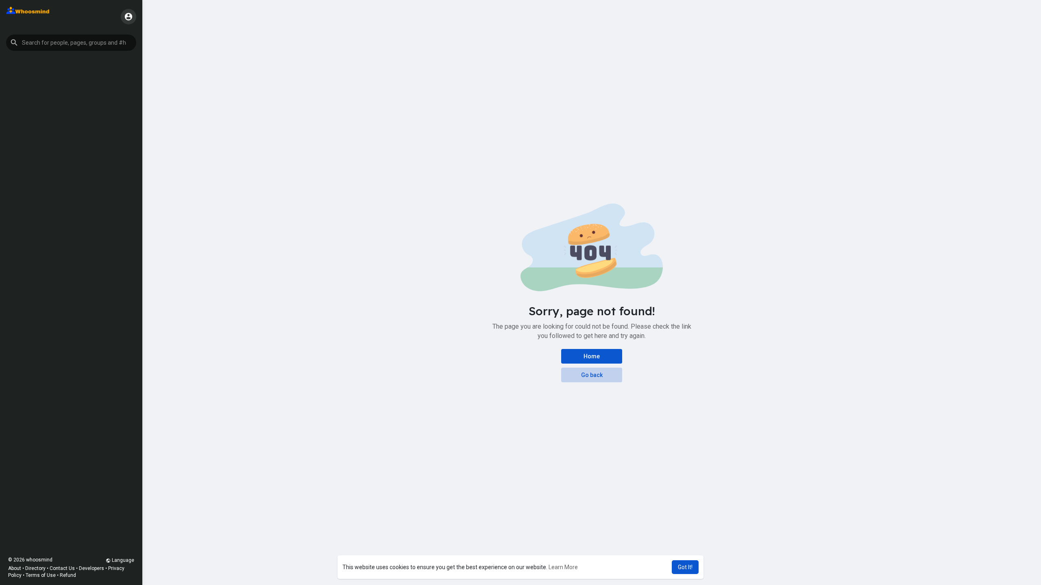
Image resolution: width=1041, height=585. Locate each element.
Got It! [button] (685, 567)
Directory (35, 568)
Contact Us (62, 568)
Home (592, 356)
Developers (91, 568)
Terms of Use (41, 575)
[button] (71, 43)
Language (122, 560)
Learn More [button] (563, 567)
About (14, 568)
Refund (68, 575)
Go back (592, 375)
